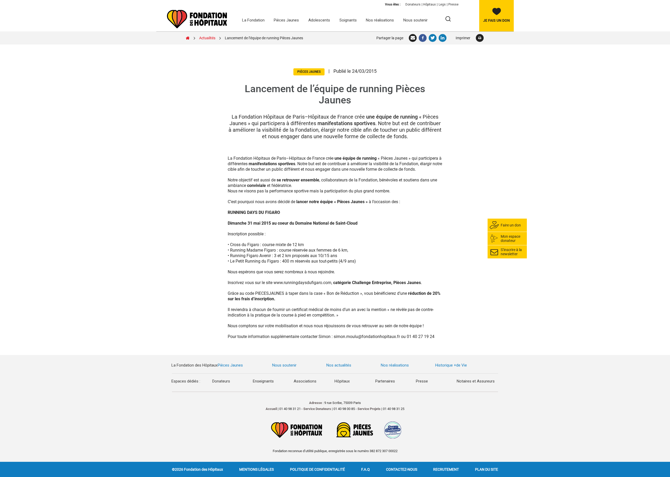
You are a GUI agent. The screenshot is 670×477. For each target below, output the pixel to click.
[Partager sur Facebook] (423, 38)
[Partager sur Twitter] (433, 38)
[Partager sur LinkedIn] (443, 38)
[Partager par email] (413, 38)
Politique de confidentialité (317, 469)
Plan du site (486, 469)
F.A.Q (365, 469)
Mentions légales (256, 469)
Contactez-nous (401, 469)
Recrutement (446, 469)
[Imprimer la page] (479, 38)
